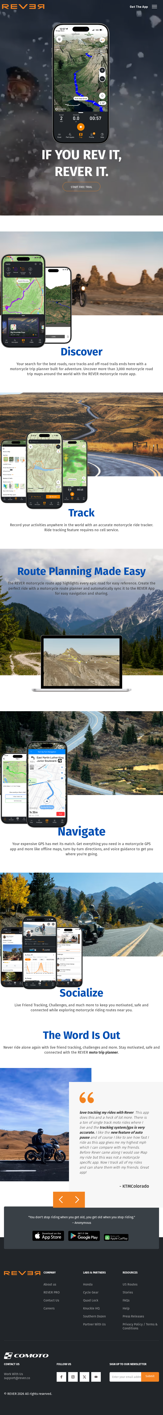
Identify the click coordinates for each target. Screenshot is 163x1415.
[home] (23, 6)
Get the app (139, 6)
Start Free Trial (81, 187)
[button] (61, 1200)
